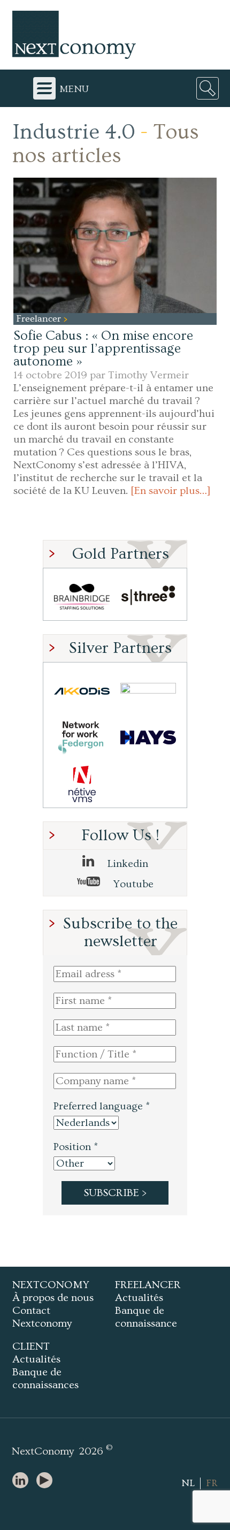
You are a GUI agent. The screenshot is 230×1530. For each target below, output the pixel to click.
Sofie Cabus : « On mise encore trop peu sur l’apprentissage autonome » (103, 348)
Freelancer (40, 318)
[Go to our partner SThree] (148, 597)
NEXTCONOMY (50, 1285)
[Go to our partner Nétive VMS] (82, 784)
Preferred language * (101, 1106)
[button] (114, 245)
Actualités (139, 1298)
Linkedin (126, 864)
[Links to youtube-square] (47, 1481)
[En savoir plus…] (171, 491)
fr (212, 1483)
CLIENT (31, 1346)
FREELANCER (148, 1285)
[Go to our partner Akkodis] (82, 691)
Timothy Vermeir (148, 375)
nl (188, 1483)
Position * (75, 1147)
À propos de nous (53, 1298)
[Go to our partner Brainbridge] (82, 597)
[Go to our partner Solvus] (148, 691)
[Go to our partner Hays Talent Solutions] (148, 737)
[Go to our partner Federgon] (82, 737)
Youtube (132, 884)
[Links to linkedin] (23, 1481)
